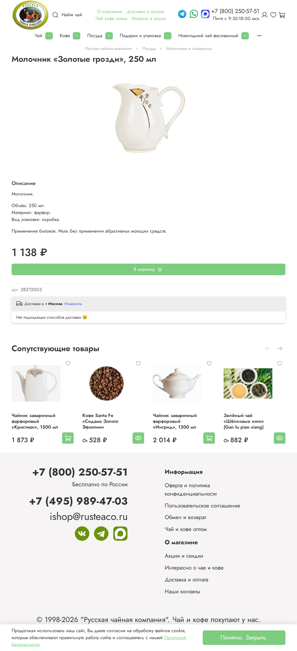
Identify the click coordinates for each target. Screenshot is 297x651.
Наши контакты (182, 591)
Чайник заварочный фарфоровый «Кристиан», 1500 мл (35, 421)
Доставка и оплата (186, 579)
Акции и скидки (184, 556)
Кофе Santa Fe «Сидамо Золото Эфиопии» (100, 421)
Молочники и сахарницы (189, 48)
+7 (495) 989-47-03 (78, 501)
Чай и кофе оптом (186, 529)
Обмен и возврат (185, 517)
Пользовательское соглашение (202, 505)
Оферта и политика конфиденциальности (191, 489)
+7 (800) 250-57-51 (80, 472)
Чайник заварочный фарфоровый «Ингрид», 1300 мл (175, 421)
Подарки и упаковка (140, 35)
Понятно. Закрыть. (244, 637)
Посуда (94, 35)
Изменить (73, 303)
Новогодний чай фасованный (208, 35)
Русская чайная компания (108, 48)
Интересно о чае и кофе (194, 567)
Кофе (65, 35)
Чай (38, 35)
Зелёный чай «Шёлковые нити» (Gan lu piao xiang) (244, 421)
